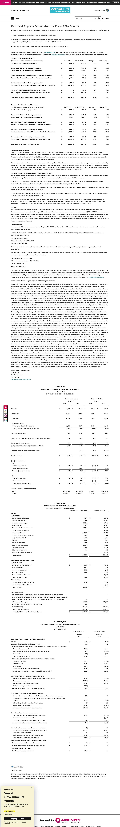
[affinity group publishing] (5, 416)
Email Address (9, 811)
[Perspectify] (5, 411)
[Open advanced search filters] (99, 18)
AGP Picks (5, 2)
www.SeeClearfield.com (96, 277)
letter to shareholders (58, 54)
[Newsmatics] (5, 420)
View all (116, 2)
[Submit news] (5, 407)
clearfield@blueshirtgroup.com (21, 379)
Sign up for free (17, 819)
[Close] (32, 788)
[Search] (95, 18)
